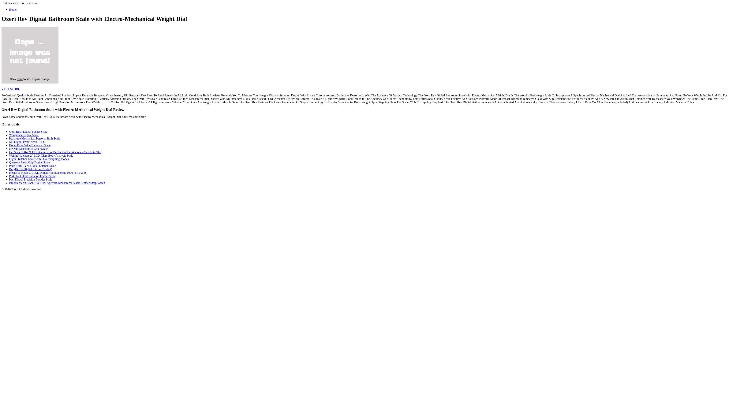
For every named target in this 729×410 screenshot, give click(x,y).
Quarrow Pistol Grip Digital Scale (29, 162)
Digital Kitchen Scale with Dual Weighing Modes (39, 159)
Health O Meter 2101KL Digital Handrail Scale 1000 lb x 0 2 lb (47, 172)
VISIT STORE (11, 89)
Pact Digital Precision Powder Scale (30, 179)
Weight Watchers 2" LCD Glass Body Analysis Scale (41, 155)
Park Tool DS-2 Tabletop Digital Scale (32, 176)
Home (13, 9)
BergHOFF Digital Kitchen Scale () (30, 169)
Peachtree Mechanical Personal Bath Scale (34, 138)
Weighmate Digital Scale (24, 135)
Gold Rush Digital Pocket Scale (28, 131)
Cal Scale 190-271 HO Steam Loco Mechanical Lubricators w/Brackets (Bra (55, 152)
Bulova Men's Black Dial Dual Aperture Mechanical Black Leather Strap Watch (57, 182)
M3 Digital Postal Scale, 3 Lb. (27, 142)
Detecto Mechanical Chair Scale (28, 148)
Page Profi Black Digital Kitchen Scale (32, 165)
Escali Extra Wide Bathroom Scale (29, 145)
